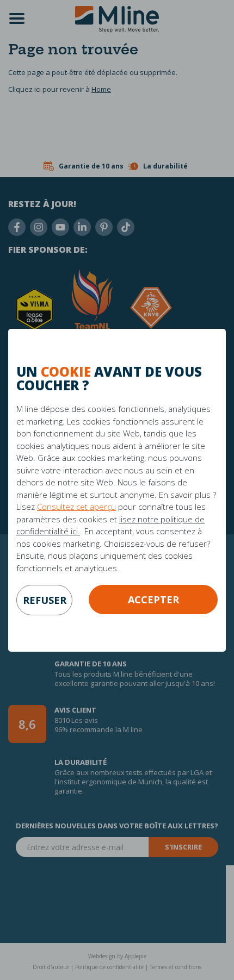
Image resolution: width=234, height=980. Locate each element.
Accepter (153, 599)
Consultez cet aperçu (76, 506)
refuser (44, 600)
